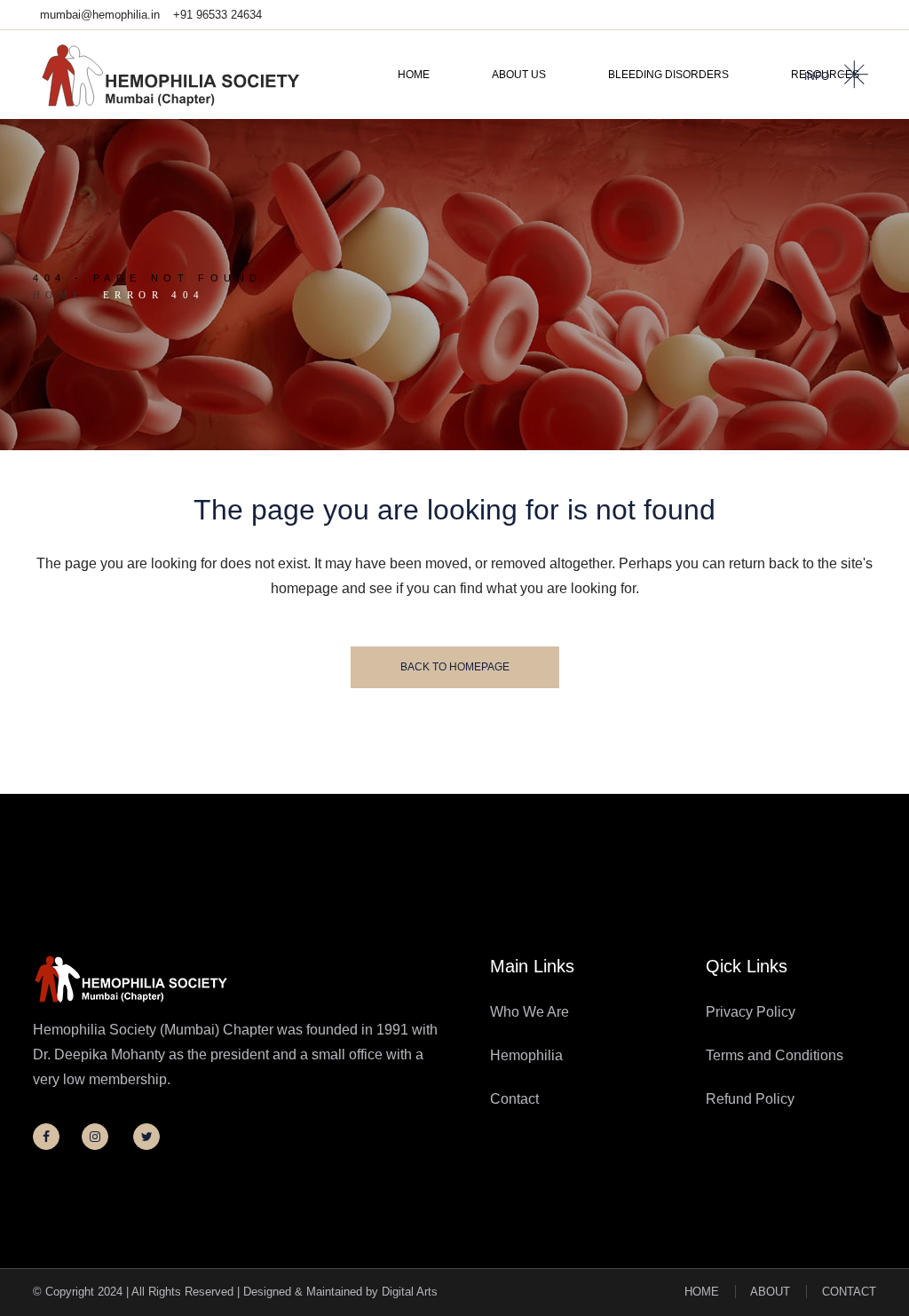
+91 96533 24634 (217, 14)
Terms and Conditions (774, 1055)
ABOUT (770, 1291)
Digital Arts (410, 1291)
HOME (701, 1291)
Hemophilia (526, 1055)
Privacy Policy (750, 1011)
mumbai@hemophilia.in (100, 14)
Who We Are (529, 1011)
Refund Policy (750, 1098)
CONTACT (849, 1291)
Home (59, 294)
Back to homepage (455, 667)
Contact (514, 1098)
